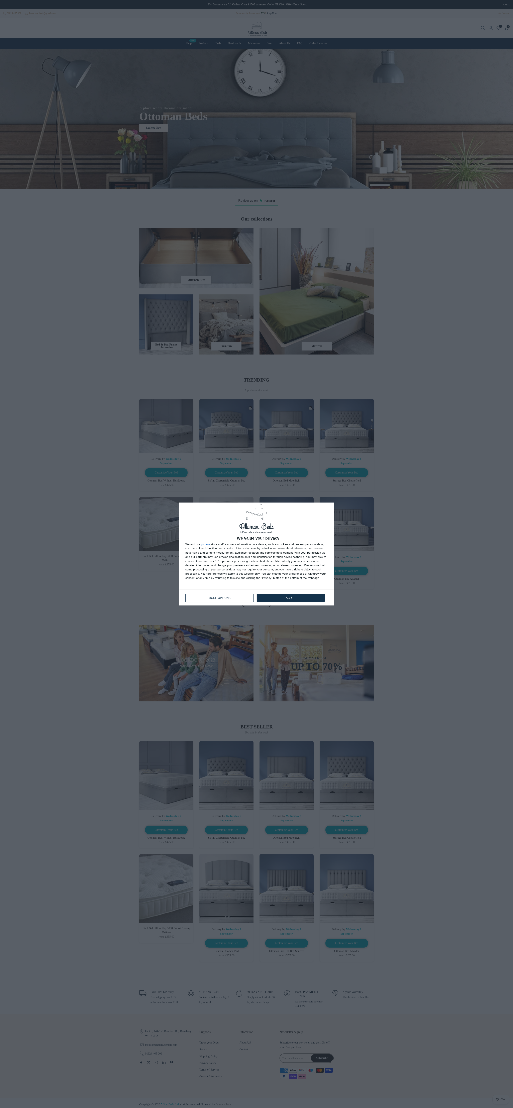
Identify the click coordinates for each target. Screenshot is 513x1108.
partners (205, 544)
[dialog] (256, 554)
